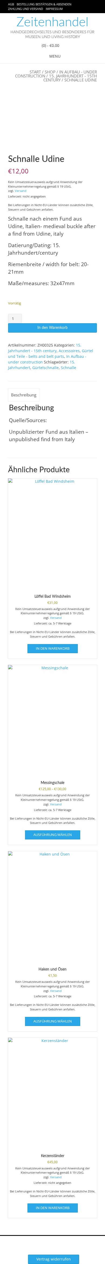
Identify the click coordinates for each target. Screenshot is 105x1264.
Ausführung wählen (52, 834)
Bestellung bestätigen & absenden (44, 4)
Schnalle (68, 367)
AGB (11, 4)
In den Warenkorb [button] (52, 648)
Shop (50, 72)
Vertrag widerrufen (53, 1259)
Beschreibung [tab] (23, 394)
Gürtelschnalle (45, 367)
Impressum (54, 9)
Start (35, 72)
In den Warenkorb (52, 328)
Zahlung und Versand (25, 9)
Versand (20, 191)
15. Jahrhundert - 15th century (70, 78)
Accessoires (69, 350)
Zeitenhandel (52, 22)
